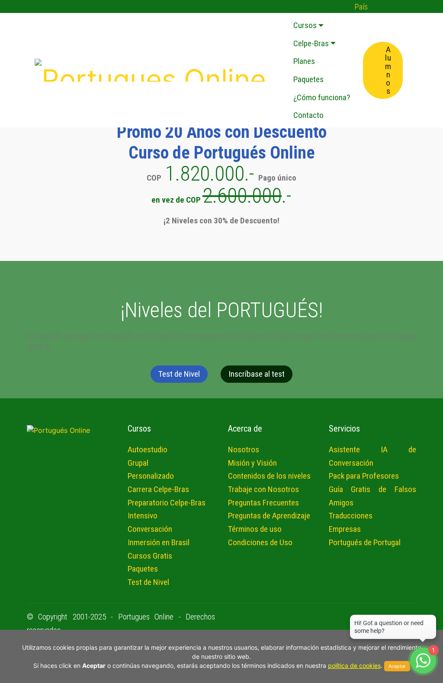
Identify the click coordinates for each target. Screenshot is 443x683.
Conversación (150, 529)
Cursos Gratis (150, 556)
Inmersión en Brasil (158, 542)
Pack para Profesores (364, 476)
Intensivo (142, 516)
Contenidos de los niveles (269, 476)
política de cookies (354, 665)
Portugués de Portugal (365, 542)
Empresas (345, 529)
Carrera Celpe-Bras (158, 489)
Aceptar (397, 666)
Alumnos (388, 70)
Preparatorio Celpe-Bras (166, 503)
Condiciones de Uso (260, 542)
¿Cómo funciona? (321, 97)
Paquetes (308, 79)
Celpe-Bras (311, 43)
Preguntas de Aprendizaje (269, 516)
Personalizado (151, 476)
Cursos (305, 25)
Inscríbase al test (256, 374)
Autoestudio (147, 449)
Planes (304, 61)
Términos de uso (255, 529)
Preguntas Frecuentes (263, 503)
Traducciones (350, 516)
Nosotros (243, 449)
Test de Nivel (179, 374)
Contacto (308, 115)
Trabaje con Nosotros (263, 489)
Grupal (138, 463)
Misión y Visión (252, 463)
